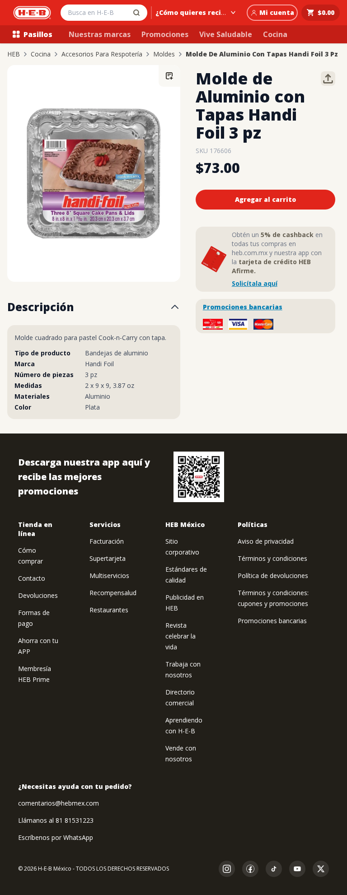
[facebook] (250, 869)
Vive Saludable (225, 34)
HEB (13, 54)
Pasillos (37, 34)
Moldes (164, 54)
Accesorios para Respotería (101, 54)
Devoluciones (38, 595)
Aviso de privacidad (266, 541)
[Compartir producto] (328, 78)
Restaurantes (108, 610)
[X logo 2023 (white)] (321, 869)
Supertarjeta (107, 558)
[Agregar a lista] (169, 76)
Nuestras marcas (100, 34)
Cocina (275, 34)
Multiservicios (109, 575)
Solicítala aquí (254, 283)
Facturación (106, 541)
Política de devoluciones (273, 575)
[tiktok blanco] (274, 869)
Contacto (31, 578)
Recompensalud (112, 592)
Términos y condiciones (272, 558)
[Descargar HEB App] (199, 477)
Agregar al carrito (265, 199)
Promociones (164, 34)
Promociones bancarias (242, 307)
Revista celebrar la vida (180, 636)
